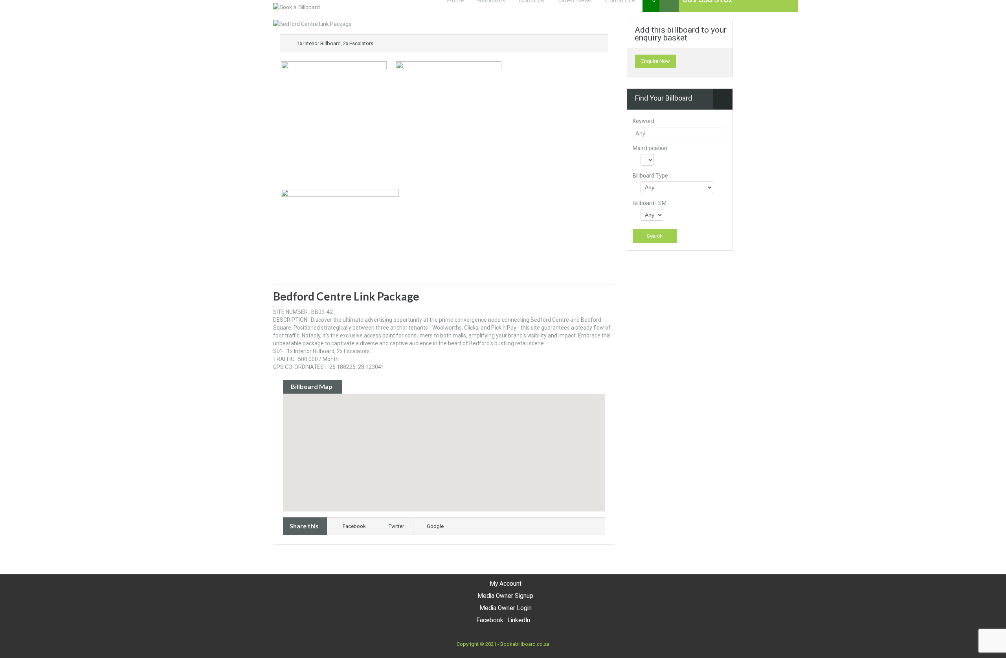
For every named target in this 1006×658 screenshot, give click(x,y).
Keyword (643, 121)
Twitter (396, 526)
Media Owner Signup (505, 595)
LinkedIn (518, 620)
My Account (505, 583)
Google (435, 526)
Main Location (650, 148)
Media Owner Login (505, 608)
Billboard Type (650, 175)
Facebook (354, 526)
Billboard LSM (649, 203)
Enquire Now (655, 61)
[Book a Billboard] (296, 7)
